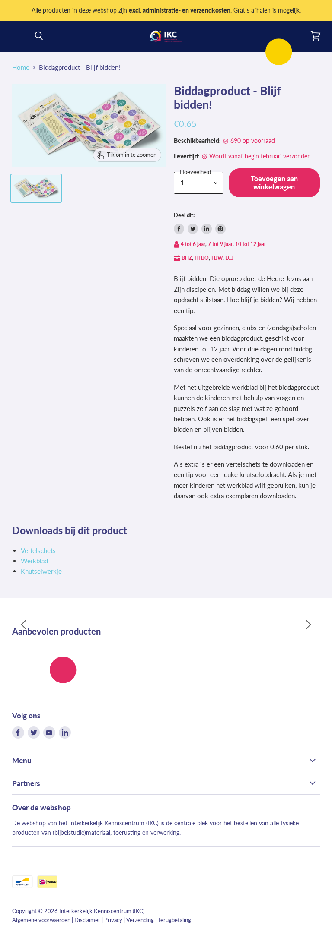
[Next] (308, 624)
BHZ (187, 258)
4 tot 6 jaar (193, 244)
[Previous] (23, 624)
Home (20, 67)
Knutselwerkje (41, 571)
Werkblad (34, 561)
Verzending (140, 919)
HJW (217, 258)
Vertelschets (38, 550)
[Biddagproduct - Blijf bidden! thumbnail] (36, 188)
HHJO (202, 258)
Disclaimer (87, 919)
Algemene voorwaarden (41, 919)
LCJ (229, 258)
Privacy (113, 919)
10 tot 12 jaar (250, 244)
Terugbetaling (174, 919)
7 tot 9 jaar (220, 244)
